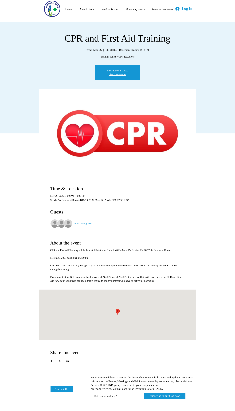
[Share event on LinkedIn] (67, 361)
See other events (117, 74)
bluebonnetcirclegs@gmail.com (109, 388)
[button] (135, 9)
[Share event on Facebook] (51, 361)
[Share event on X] (59, 361)
